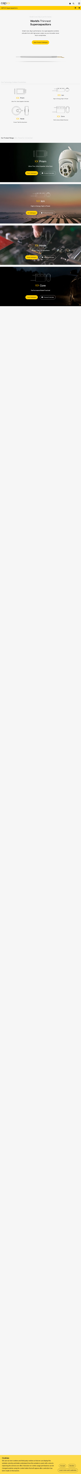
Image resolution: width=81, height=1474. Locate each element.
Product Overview (48, 173)
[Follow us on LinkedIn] (75, 8)
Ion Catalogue (32, 213)
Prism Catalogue (31, 173)
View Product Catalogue (40, 42)
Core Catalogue (31, 297)
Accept (62, 1466)
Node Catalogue (31, 257)
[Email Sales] (79, 8)
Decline (71, 1466)
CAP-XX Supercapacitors (9, 8)
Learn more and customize (67, 1470)
